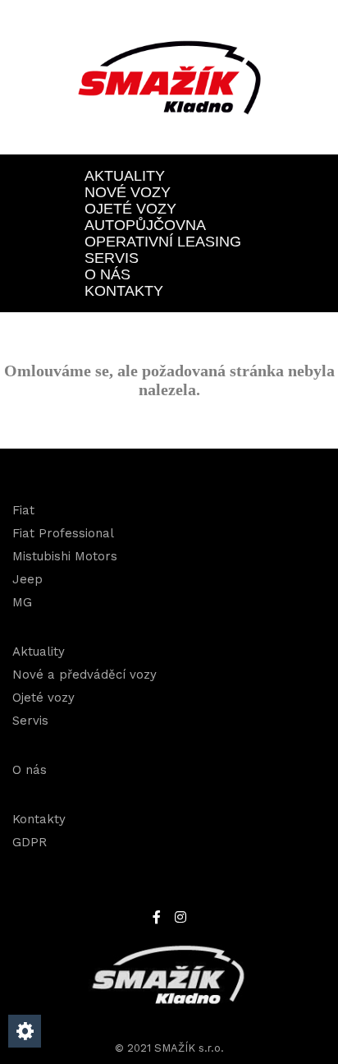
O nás (107, 274)
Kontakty (123, 291)
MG (22, 602)
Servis (111, 258)
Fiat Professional (63, 533)
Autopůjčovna (145, 225)
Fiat (23, 510)
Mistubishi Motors (64, 556)
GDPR (29, 842)
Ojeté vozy (130, 208)
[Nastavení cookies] (24, 1031)
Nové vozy (127, 192)
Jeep (27, 579)
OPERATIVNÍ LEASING (162, 241)
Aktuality (124, 176)
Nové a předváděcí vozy (84, 674)
